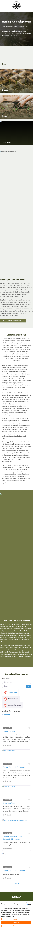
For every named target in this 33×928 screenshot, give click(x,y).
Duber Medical (9, 731)
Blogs (4, 64)
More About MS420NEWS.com (13, 320)
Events (4, 116)
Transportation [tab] (13, 699)
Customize (16, 919)
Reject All (16, 926)
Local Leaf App (9, 803)
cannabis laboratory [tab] (15, 705)
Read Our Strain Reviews (16, 661)
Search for (5, 679)
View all (16, 883)
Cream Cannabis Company (14, 767)
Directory (5, 90)
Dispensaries (7, 728)
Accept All (16, 922)
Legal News (6, 142)
